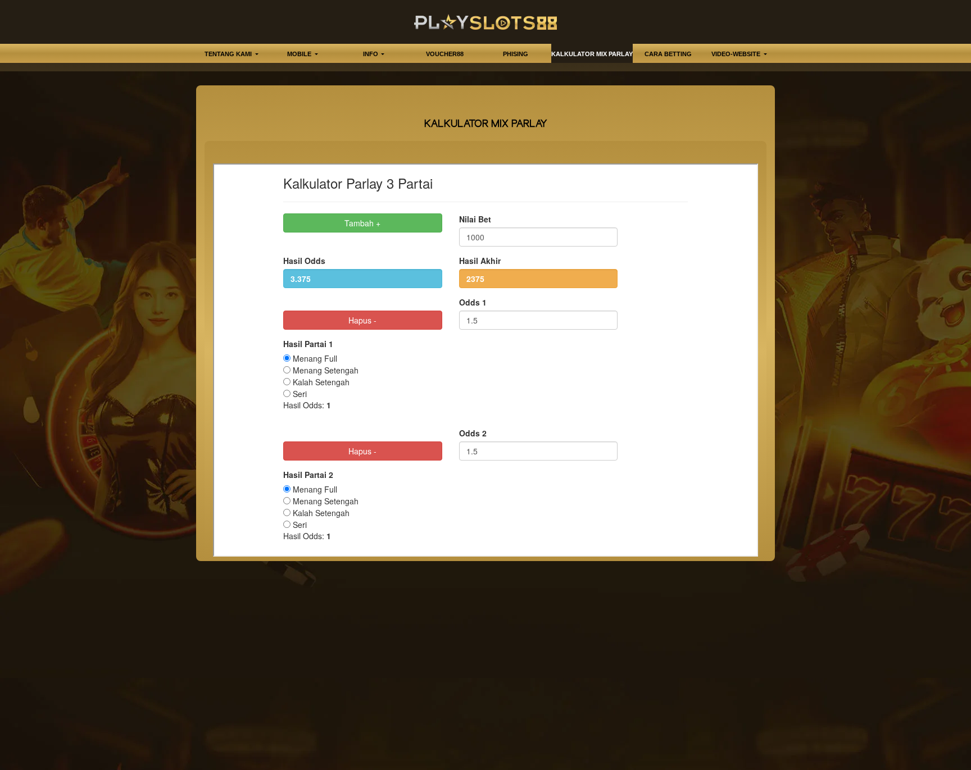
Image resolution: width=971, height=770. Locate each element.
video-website (736, 54)
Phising (515, 54)
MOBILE (300, 54)
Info (371, 54)
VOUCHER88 (445, 54)
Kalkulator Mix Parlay (592, 54)
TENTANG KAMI (229, 54)
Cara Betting (668, 54)
